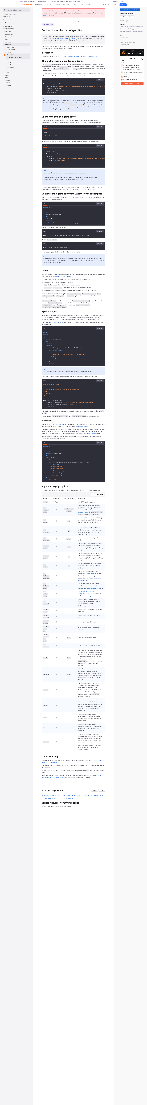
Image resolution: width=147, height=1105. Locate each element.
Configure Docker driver (15, 57)
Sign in (115, 4)
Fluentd (9, 62)
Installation (123, 24)
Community (8, 85)
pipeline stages (83, 426)
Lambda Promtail (11, 65)
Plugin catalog (7, 16)
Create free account (132, 83)
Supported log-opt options (127, 42)
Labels (121, 35)
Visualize (7, 75)
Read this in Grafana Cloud (129, 10)
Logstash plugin (11, 67)
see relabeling (86, 596)
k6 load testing (11, 70)
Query (7, 72)
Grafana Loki (54, 21)
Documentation (45, 21)
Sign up (123, 4)
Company (88, 4)
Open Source (66, 4)
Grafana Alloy (11, 47)
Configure (8, 42)
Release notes (9, 34)
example (92, 574)
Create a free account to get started (64, 39)
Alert (6, 77)
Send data (62, 21)
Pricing (58, 4)
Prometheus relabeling (57, 424)
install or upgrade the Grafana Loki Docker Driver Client (80, 56)
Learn (75, 4)
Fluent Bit (9, 60)
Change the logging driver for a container (131, 26)
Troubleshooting (124, 44)
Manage (7, 80)
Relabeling (123, 40)
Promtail (9, 52)
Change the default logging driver (129, 29)
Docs (82, 4)
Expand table (99, 494)
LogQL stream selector (63, 276)
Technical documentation (10, 14)
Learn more (76, 1)
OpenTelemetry (11, 49)
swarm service (77, 197)
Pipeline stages (124, 37)
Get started (8, 37)
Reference (8, 82)
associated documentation (93, 588)
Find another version (8, 28)
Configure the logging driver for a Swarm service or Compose (131, 32)
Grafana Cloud (39, 4)
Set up (7, 39)
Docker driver (70, 21)
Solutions (49, 4)
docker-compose (55, 322)
